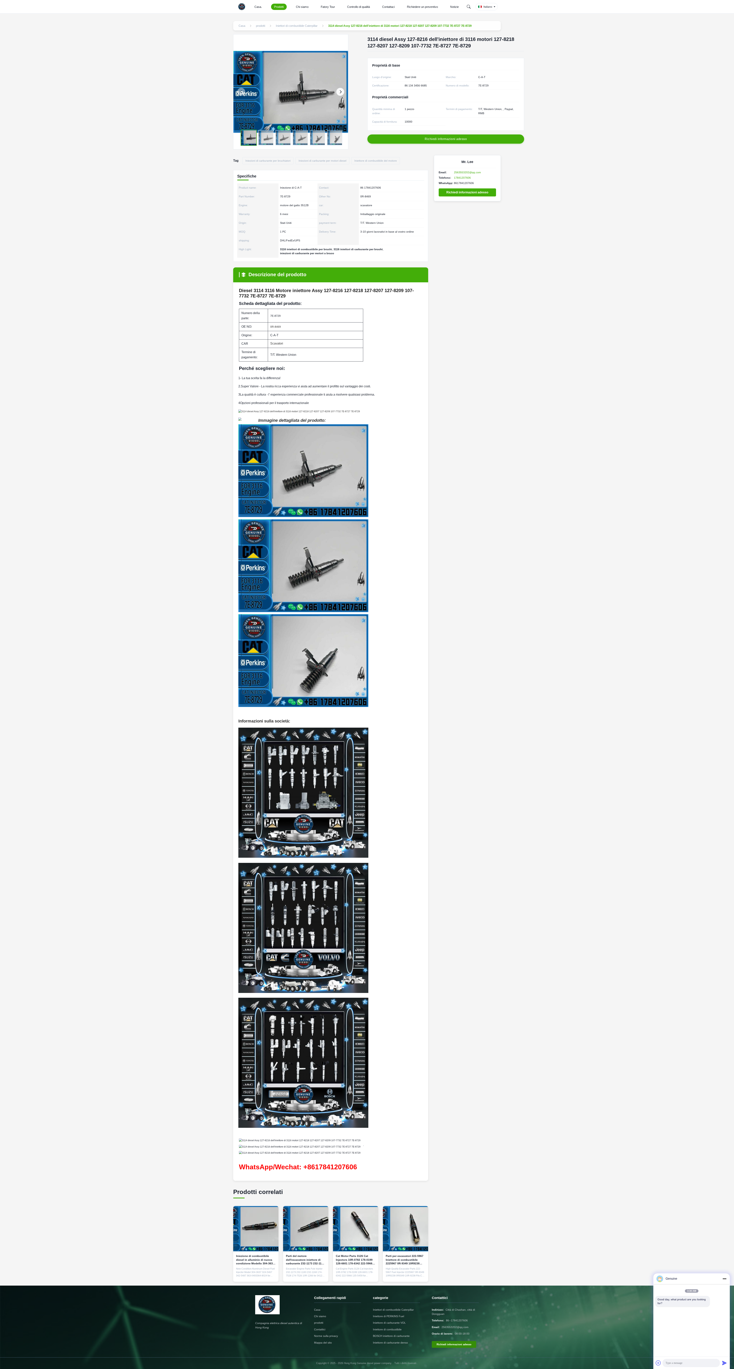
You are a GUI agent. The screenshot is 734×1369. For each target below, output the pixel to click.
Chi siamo (302, 6)
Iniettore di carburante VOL (389, 1322)
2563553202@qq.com (467, 172)
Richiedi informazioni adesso (467, 192)
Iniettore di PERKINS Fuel (388, 1316)
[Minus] (724, 1278)
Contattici (319, 1329)
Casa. (258, 6)
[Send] (724, 1363)
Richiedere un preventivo (422, 6)
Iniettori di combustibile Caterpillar (393, 1309)
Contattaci (388, 6)
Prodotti (279, 6)
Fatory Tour (328, 6)
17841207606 (462, 177)
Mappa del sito (323, 1342)
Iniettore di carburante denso (390, 1342)
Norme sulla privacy (326, 1335)
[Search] (469, 7)
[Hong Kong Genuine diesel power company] (242, 7)
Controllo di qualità (358, 6)
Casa (317, 1309)
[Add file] (658, 1363)
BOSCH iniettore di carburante (391, 1335)
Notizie (454, 6)
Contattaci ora (256, 1275)
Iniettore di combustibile (387, 1329)
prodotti (318, 1322)
